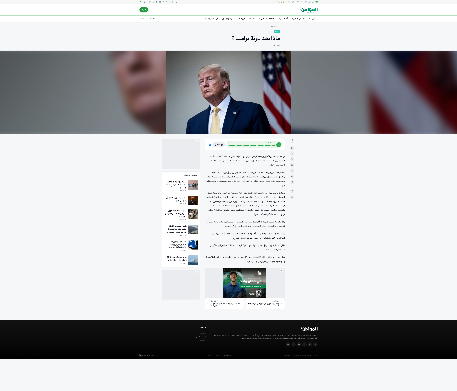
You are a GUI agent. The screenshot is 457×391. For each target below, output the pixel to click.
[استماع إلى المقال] (292, 197)
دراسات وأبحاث (211, 18)
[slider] (252, 145)
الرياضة (242, 18)
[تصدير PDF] (292, 182)
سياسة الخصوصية (199, 337)
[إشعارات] (172, 2)
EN (140, 2)
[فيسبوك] (163, 2)
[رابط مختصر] (292, 176)
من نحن (202, 333)
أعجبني (217, 144)
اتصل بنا (202, 340)
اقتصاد (252, 18)
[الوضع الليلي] (144, 2)
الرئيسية (312, 18)
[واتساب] (292, 148)
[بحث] (175, 2)
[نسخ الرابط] (292, 171)
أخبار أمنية (283, 18)
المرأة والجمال (228, 18)
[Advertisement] (181, 154)
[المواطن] (309, 9)
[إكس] (292, 159)
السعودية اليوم (298, 18)
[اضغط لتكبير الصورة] (228, 92)
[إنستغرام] (159, 2)
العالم (271, 27)
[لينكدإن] (292, 165)
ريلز (143, 9)
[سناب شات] (153, 2)
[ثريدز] (150, 2)
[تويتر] (166, 2)
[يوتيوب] (156, 2)
